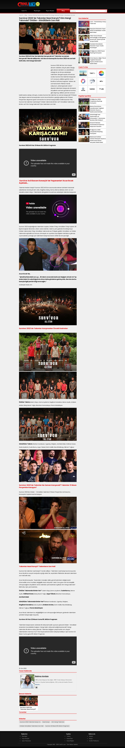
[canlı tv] (29, 7)
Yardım (68, 736)
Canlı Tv (24, 10)
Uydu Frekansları (26, 741)
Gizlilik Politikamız (94, 741)
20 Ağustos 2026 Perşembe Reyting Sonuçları (96, 101)
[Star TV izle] (83, 83)
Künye (91, 738)
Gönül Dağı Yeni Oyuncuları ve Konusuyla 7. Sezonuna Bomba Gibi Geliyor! (97, 117)
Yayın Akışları (50, 10)
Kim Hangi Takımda (58, 722)
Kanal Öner (70, 738)
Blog (63, 10)
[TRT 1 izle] (92, 76)
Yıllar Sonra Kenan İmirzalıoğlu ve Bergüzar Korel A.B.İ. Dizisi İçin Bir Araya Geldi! (98, 38)
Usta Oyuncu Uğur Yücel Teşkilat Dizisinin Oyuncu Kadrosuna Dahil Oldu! (98, 60)
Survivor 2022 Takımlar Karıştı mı (30, 722)
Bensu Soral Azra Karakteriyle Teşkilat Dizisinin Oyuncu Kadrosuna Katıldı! (97, 109)
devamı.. (37, 684)
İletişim (91, 736)
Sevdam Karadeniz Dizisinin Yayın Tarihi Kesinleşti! (96, 45)
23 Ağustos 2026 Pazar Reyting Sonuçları (97, 52)
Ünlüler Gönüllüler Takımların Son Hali (31, 726)
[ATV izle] (101, 83)
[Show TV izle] (101, 76)
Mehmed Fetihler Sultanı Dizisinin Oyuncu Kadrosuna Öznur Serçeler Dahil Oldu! (98, 139)
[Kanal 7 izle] (92, 83)
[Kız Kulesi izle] (83, 76)
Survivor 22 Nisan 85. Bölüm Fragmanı (57, 726)
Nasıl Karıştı (46, 722)
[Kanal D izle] (83, 91)
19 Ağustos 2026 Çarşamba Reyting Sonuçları (96, 131)
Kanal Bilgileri (70, 741)
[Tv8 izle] (101, 91)
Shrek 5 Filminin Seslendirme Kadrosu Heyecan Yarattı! (97, 124)
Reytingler (37, 10)
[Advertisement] (74, 4)
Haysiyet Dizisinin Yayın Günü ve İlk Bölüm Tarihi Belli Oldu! (98, 30)
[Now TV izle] (92, 91)
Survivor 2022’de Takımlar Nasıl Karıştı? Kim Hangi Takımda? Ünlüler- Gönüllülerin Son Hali (51, 15)
